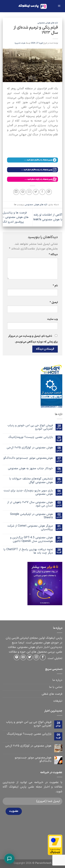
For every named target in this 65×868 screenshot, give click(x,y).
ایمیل (54, 302)
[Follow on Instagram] (36, 657)
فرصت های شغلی (52, 694)
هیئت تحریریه (20, 43)
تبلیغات (57, 701)
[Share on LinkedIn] (16, 192)
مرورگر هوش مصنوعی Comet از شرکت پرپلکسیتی (30, 527)
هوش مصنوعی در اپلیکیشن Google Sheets (31, 516)
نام (55, 286)
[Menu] (59, 6)
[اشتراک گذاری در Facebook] (42, 192)
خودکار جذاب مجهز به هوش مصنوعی (30, 468)
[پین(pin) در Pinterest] (23, 192)
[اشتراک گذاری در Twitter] (36, 192)
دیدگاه (53, 254)
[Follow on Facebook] (43, 657)
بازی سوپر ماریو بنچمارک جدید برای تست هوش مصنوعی (28, 492)
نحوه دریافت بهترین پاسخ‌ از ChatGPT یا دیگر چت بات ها (28, 551)
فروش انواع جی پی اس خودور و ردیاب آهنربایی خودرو (30, 427)
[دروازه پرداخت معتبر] (55, 845)
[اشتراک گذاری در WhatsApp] (49, 192)
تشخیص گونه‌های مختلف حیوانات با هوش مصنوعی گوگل (31, 480)
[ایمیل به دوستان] (29, 192)
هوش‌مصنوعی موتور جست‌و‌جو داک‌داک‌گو (28, 458)
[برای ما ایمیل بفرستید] (23, 657)
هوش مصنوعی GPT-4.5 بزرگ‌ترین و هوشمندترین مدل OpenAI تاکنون (31, 539)
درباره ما (57, 680)
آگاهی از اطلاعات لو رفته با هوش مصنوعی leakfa (47, 217)
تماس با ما (55, 687)
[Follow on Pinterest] (17, 657)
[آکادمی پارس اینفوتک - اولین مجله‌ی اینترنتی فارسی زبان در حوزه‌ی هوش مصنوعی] (32, 6)
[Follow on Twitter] (30, 657)
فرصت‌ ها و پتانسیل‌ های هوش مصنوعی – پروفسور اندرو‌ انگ (16, 217)
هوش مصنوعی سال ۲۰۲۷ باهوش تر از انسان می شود (30, 504)
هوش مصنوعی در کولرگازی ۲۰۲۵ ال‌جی (30, 447)
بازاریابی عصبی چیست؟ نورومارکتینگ (30, 437)
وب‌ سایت (52, 319)
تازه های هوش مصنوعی (47, 22)
